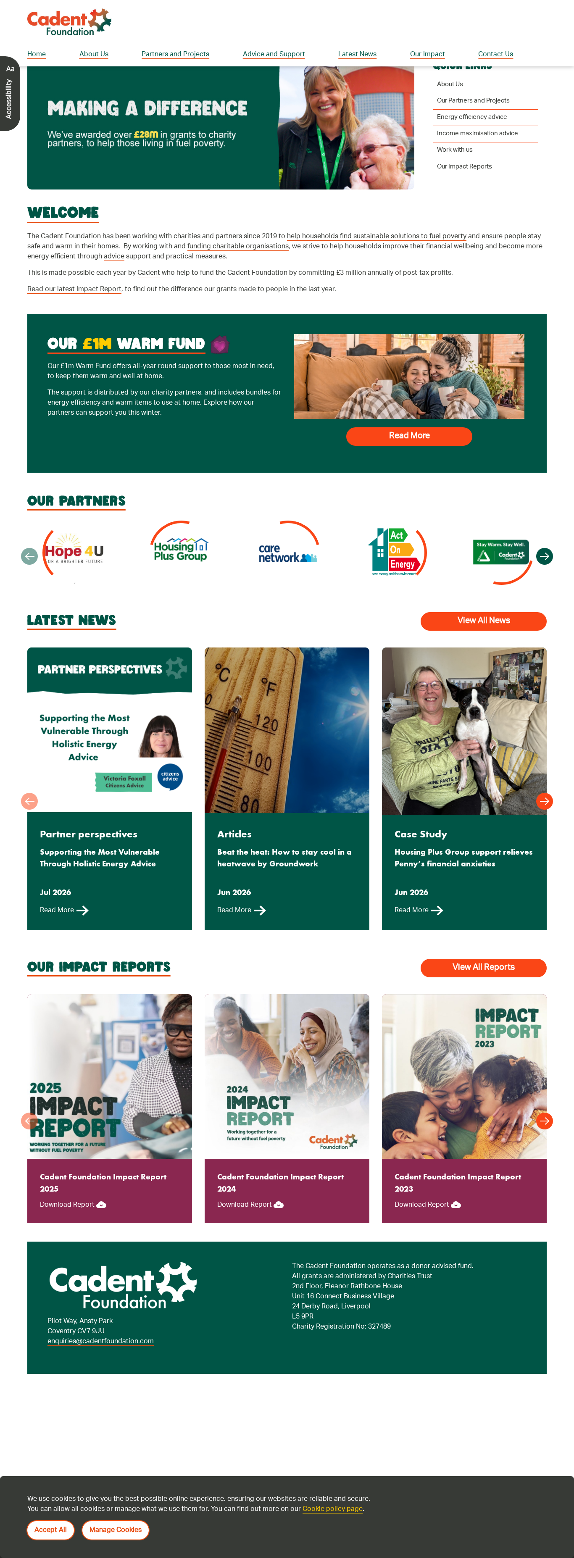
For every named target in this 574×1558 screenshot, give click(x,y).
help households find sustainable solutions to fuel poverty (376, 259)
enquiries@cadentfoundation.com (100, 1364)
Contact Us (495, 54)
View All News (484, 644)
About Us (93, 54)
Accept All (50, 1530)
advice (114, 279)
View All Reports (484, 991)
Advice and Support (274, 54)
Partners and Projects (175, 54)
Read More (409, 459)
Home (36, 54)
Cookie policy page (333, 1509)
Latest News (357, 54)
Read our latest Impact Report (74, 312)
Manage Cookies (116, 1530)
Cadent (148, 296)
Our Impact (427, 54)
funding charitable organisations (238, 269)
